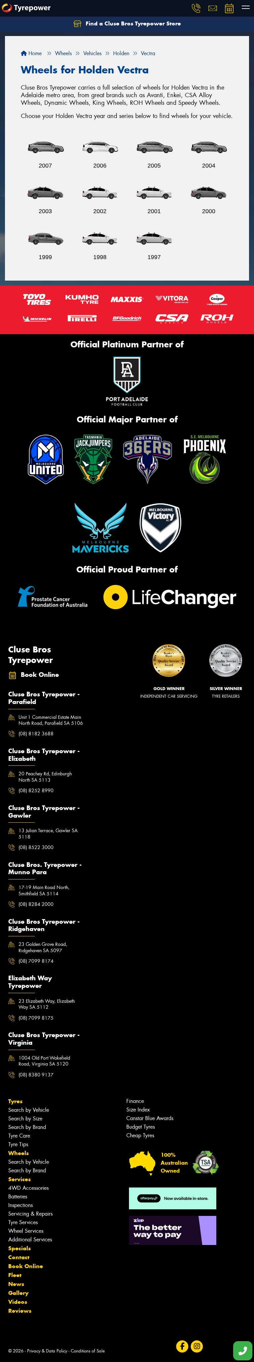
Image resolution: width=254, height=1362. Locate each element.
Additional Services (30, 1239)
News (16, 1284)
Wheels (18, 1153)
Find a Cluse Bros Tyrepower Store (132, 23)
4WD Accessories (28, 1188)
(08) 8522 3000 (36, 847)
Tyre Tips (18, 1144)
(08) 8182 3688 (36, 734)
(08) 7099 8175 (36, 1018)
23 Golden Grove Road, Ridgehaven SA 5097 (43, 947)
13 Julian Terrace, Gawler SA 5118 (48, 833)
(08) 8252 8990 (36, 791)
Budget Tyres (140, 1126)
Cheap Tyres (140, 1135)
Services (19, 1179)
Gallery (18, 1293)
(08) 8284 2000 (36, 904)
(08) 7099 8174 (36, 961)
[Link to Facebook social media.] (182, 1346)
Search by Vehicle (28, 1110)
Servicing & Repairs (30, 1213)
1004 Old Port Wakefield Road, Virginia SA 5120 (44, 1061)
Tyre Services (23, 1222)
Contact (18, 1257)
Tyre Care (19, 1135)
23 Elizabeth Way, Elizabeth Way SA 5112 (47, 1004)
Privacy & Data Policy (47, 1351)
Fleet (14, 1275)
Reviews (19, 1310)
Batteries (17, 1196)
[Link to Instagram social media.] (196, 1346)
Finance (135, 1101)
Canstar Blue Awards (149, 1118)
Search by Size (25, 1118)
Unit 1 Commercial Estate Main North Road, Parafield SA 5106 (51, 720)
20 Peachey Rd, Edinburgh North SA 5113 (45, 777)
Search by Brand (27, 1127)
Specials (19, 1248)
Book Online (25, 1266)
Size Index (138, 1109)
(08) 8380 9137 (36, 1075)
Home (34, 53)
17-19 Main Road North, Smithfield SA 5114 (44, 890)
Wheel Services (25, 1230)
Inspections (20, 1205)
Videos (17, 1301)
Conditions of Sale (88, 1351)
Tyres (15, 1101)
